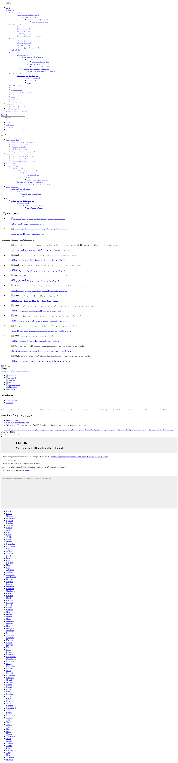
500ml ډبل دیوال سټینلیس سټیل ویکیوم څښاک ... (38, 260)
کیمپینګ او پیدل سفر (28, 15)
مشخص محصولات (23, 45)
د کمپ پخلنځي (29, 17)
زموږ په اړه (12, 108)
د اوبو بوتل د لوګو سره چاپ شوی (127, 409)
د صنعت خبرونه (19, 106)
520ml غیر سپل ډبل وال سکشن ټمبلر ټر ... (34, 300)
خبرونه (10, 104)
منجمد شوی (16, 90)
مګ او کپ (15, 50)
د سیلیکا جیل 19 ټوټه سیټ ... (27, 233)
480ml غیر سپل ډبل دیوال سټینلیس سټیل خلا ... (37, 310)
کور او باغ (22, 54)
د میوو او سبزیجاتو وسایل (41, 71)
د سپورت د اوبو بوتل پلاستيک (35, 409)
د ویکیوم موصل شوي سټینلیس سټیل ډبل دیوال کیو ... (41, 330)
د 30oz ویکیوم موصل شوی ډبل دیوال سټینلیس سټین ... (41, 350)
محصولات (10, 10)
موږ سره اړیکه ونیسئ (17, 111)
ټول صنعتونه (18, 52)
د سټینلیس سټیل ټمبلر (28, 40)
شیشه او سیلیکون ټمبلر (29, 47)
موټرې (14, 99)
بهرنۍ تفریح (18, 12)
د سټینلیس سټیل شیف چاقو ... (27, 223)
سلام (13, 97)
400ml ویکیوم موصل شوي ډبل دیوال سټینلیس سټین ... (41, 361)
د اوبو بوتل (17, 24)
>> (13, 366)
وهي (29, 83)
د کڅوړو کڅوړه (40, 22)
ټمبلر (14, 38)
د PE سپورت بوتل (25, 33)
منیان (14, 94)
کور (8, 8)
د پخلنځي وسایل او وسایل (35, 68)
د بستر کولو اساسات (27, 75)
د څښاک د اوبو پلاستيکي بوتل (94, 409)
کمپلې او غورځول (31, 78)
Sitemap (9, 402)
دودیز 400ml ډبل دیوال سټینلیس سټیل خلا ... (36, 280)
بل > (16, 366)
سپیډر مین (16, 101)
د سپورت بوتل (12, 409)
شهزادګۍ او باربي (21, 92)
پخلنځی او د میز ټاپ (33, 57)
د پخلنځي (32, 59)
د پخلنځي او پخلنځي (37, 19)
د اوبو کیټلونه (40, 61)
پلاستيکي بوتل (24, 31)
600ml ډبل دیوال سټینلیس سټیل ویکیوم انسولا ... (39, 270)
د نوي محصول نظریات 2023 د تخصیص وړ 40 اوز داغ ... (40, 250)
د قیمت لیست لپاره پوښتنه (15, 371)
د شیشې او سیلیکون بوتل (29, 36)
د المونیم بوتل (25, 29)
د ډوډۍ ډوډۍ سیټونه (42, 66)
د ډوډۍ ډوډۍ (33, 64)
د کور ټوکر (17, 73)
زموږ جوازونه (13, 85)
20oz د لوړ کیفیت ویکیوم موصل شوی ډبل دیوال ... (39, 320)
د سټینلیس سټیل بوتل (28, 26)
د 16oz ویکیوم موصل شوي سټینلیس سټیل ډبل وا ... (39, 290)
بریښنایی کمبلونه (37, 80)
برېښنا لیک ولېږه (10, 434)
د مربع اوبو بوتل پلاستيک (64, 409)
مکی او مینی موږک (20, 87)
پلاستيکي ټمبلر (25, 43)
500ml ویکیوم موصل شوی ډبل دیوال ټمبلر (35, 340)
